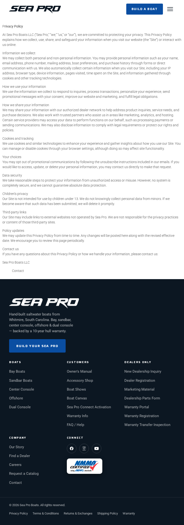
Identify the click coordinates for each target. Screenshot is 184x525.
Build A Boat (145, 8)
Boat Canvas (77, 398)
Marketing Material (139, 389)
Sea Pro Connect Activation (89, 407)
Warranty (129, 513)
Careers (15, 465)
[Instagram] (84, 448)
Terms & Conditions (46, 513)
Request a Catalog (24, 474)
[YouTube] (96, 448)
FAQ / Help (75, 425)
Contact (18, 271)
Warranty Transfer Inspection (147, 425)
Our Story (16, 447)
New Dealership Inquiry (142, 372)
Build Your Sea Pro (37, 345)
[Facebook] (71, 448)
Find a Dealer (19, 456)
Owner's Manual (79, 372)
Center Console (21, 389)
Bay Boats (17, 372)
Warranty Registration (141, 416)
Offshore (16, 398)
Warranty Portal (136, 407)
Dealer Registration (139, 381)
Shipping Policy (107, 513)
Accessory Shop (80, 381)
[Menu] (170, 9)
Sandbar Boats (20, 381)
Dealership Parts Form (142, 398)
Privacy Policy (18, 513)
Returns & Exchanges (78, 513)
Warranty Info (77, 416)
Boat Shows (76, 389)
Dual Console (20, 407)
